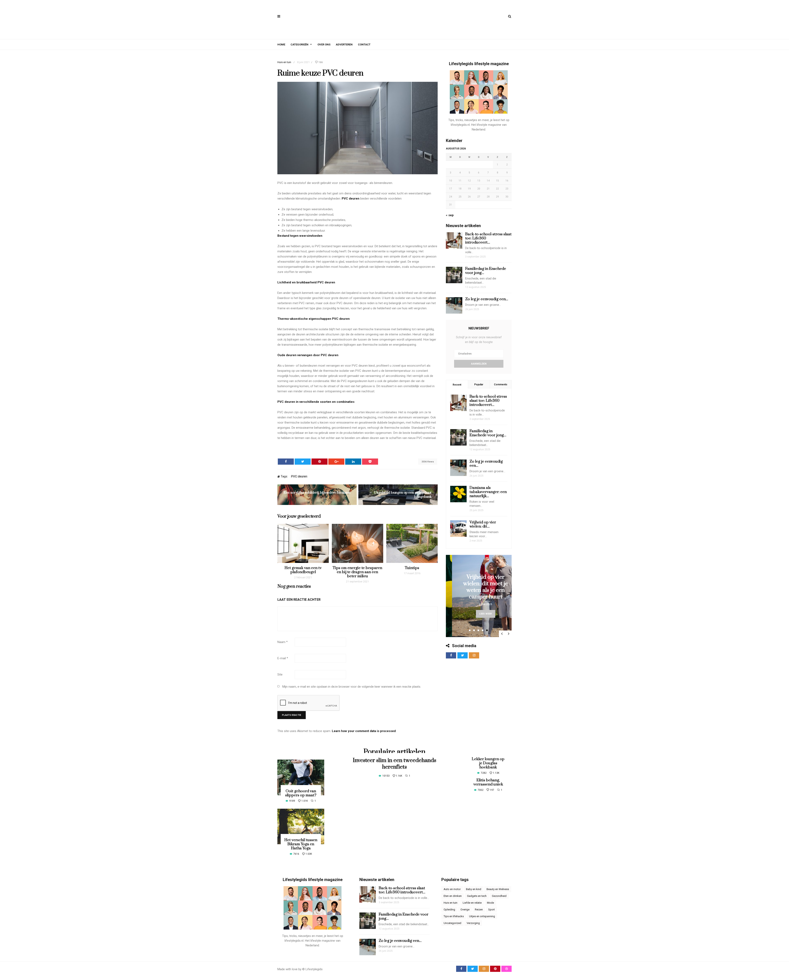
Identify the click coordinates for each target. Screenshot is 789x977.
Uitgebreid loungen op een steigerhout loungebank (402, 495)
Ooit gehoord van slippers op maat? (300, 793)
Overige (464, 909)
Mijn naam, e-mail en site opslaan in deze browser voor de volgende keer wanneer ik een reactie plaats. (351, 686)
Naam (282, 642)
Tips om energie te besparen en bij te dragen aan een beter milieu (357, 572)
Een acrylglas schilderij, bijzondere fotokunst (317, 493)
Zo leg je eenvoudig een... (486, 299)
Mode (490, 902)
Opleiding (449, 909)
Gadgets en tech (477, 895)
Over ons (323, 44)
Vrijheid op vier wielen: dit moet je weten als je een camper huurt (479, 587)
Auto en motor (452, 889)
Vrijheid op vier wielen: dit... (482, 524)
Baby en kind (473, 889)
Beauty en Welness (498, 889)
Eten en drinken (453, 895)
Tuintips (412, 568)
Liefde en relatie (472, 902)
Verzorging (473, 923)
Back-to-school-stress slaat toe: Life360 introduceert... (488, 400)
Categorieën (299, 44)
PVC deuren (350, 198)
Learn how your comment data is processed (364, 731)
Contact (364, 44)
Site (280, 674)
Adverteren (344, 44)
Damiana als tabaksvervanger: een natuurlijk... (488, 491)
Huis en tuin (284, 62)
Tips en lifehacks (454, 916)
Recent (457, 384)
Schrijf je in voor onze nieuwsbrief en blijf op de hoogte (479, 339)
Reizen (479, 909)
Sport (491, 909)
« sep (450, 215)
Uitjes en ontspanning (482, 916)
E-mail (282, 658)
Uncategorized (452, 923)
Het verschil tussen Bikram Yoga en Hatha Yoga (300, 844)
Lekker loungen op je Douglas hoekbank (488, 763)
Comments (500, 384)
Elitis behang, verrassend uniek (488, 782)
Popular (478, 384)
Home (281, 44)
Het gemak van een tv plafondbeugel (303, 570)
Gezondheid (499, 895)
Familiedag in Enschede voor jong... (485, 270)
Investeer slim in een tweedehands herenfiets (394, 763)
